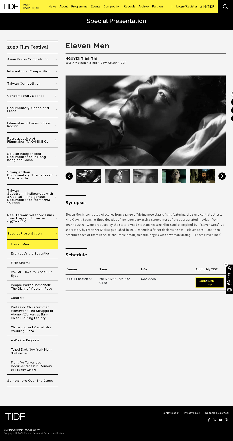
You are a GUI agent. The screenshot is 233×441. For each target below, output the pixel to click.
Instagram (226, 420)
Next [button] (222, 176)
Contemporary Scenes (25, 96)
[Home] (10, 6)
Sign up (211, 282)
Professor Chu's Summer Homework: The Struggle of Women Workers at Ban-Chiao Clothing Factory (32, 312)
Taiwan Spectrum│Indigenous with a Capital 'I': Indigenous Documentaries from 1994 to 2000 (30, 197)
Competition (112, 6)
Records (129, 6)
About (64, 6)
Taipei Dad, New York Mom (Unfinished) (31, 351)
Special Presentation (24, 233)
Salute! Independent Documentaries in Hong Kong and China (26, 157)
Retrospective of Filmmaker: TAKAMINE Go (28, 140)
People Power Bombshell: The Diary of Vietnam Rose (31, 286)
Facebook (209, 420)
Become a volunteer (217, 413)
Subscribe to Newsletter (229, 290)
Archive (144, 6)
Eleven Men (20, 244)
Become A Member (229, 268)
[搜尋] (225, 6)
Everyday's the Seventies (30, 253)
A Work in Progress (25, 340)
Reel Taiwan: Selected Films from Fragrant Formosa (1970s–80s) (30, 218)
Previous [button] (69, 176)
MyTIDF (208, 6)
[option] (146, 121)
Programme (79, 6)
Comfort (17, 298)
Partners (157, 6)
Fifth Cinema (21, 263)
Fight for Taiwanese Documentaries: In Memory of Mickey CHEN (31, 366)
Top (226, 433)
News (52, 6)
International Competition (28, 71)
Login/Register (186, 6)
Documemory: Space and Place (28, 109)
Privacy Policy (192, 413)
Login (202, 281)
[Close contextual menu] (226, 264)
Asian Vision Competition (28, 59)
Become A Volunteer (229, 282)
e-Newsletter (171, 413)
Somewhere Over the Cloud (30, 380)
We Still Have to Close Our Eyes (31, 273)
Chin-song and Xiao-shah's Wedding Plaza (31, 329)
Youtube (221, 420)
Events (95, 6)
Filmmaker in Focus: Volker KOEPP (29, 124)
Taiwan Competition (24, 83)
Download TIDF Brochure (229, 275)
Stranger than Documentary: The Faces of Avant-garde (30, 175)
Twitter (215, 420)
